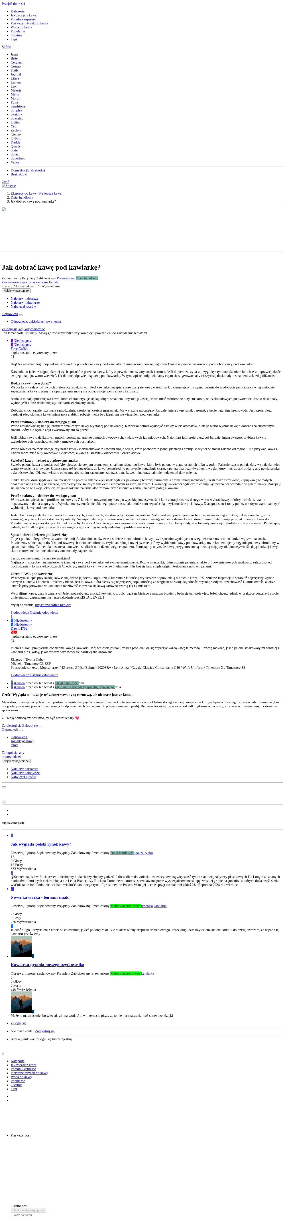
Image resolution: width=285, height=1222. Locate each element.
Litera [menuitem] (15, 78)
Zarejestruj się (11, 725)
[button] (6, 47)
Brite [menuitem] (14, 58)
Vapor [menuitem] (15, 162)
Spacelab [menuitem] (17, 118)
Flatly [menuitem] (15, 70)
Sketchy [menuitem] (16, 114)
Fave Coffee (19, 348)
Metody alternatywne (125, 906)
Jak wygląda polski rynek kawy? (41, 844)
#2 (12, 640)
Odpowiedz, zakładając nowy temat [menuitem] (36, 321)
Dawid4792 (19, 628)
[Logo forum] (9, 186)
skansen (19, 683)
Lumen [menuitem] (16, 82)
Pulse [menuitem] (14, 102)
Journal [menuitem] (16, 74)
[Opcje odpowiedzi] (21, 315)
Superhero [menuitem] (18, 158)
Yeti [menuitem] (13, 126)
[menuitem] (24, 298)
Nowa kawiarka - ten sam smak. (40, 897)
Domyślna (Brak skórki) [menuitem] (28, 170)
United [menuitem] (15, 122)
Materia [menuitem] (16, 90)
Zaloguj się (30, 725)
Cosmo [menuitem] (16, 66)
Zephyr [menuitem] (16, 130)
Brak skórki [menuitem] (19, 174)
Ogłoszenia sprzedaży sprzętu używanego (85, 687)
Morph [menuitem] (15, 98)
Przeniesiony (66, 278)
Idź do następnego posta (28, 1210)
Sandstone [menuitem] (18, 106)
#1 (12, 356)
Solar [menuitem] (14, 154)
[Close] (40, 726)
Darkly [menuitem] (15, 142)
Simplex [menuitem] (16, 110)
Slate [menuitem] (14, 150)
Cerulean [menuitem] (17, 62)
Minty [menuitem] (15, 94)
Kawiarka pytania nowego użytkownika (47, 964)
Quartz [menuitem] (15, 146)
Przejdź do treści (13, 4)
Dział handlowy (87, 278)
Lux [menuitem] (13, 86)
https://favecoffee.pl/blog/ (53, 605)
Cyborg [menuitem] (16, 138)
